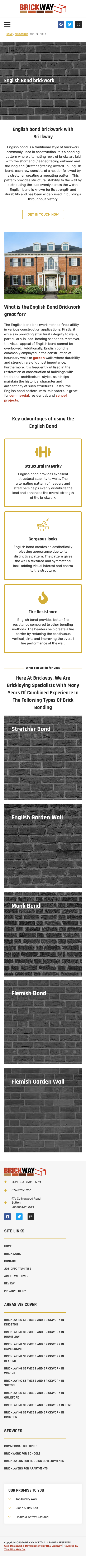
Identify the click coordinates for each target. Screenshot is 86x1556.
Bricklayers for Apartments (26, 1468)
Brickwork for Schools (22, 1453)
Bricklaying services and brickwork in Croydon (34, 1414)
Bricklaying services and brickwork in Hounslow (34, 1334)
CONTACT (10, 1261)
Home (9, 34)
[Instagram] (78, 24)
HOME (8, 1246)
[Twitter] (69, 24)
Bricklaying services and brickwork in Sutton (34, 1383)
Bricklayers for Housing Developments (34, 1461)
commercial (19, 395)
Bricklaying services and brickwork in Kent (38, 1405)
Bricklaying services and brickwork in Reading (34, 1358)
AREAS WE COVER (16, 1276)
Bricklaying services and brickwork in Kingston (34, 1322)
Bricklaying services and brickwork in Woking (34, 1370)
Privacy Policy (15, 1291)
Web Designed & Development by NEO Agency (33, 1545)
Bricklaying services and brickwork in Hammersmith (34, 1346)
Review (9, 1283)
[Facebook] (61, 24)
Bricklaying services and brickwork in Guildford (34, 1395)
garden (39, 358)
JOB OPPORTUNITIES (17, 1269)
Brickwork (21, 34)
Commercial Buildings (20, 1446)
